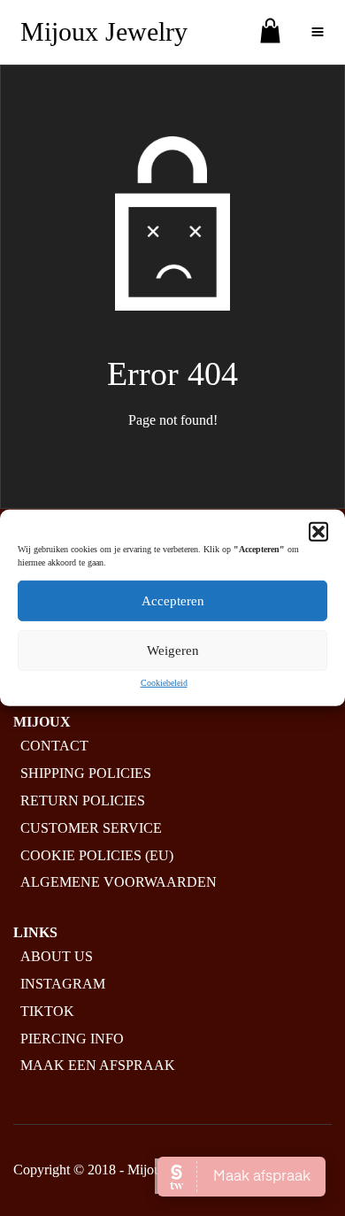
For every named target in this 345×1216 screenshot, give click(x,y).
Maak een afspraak (97, 1065)
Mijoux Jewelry (104, 31)
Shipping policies (85, 773)
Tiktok (47, 1011)
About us (56, 956)
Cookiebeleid (164, 683)
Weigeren (173, 650)
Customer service (91, 827)
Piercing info (72, 1038)
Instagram (62, 983)
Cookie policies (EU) (96, 855)
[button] (318, 532)
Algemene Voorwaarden (118, 881)
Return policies (82, 800)
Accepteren (173, 601)
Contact (54, 745)
